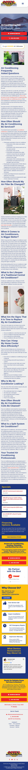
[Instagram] (14, 759)
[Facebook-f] (9, 759)
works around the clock (13, 467)
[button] (22, 3)
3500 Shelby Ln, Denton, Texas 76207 (14, 704)
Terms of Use (14, 765)
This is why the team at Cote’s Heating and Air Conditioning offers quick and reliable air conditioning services (14, 97)
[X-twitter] (17, 759)
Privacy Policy (14, 764)
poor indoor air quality (6, 225)
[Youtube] (12, 759)
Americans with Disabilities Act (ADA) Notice (14, 763)
